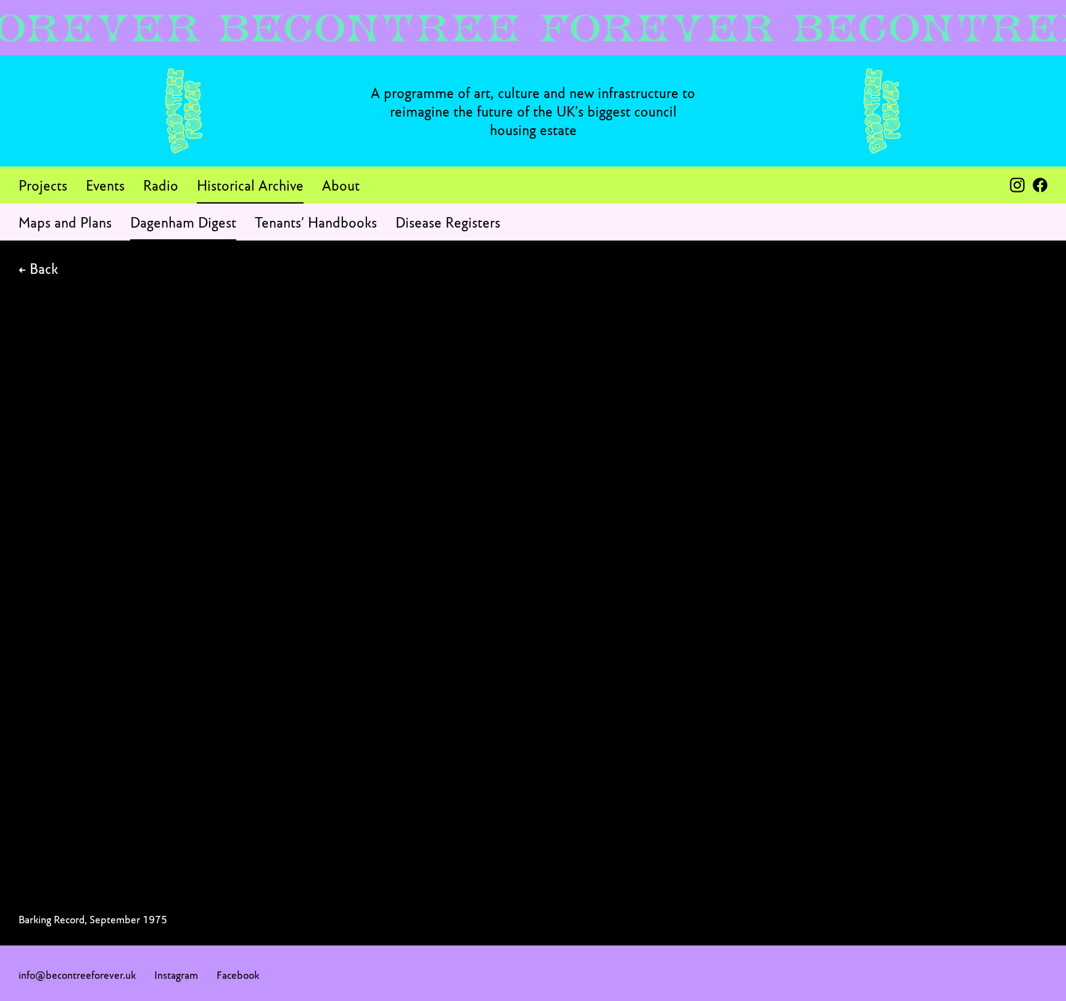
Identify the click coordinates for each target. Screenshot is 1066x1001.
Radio (160, 185)
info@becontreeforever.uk (77, 974)
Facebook (238, 974)
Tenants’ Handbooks (316, 222)
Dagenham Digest (183, 222)
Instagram (176, 974)
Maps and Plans (65, 222)
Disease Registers (447, 222)
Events (105, 185)
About (341, 185)
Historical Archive (250, 185)
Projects (43, 185)
